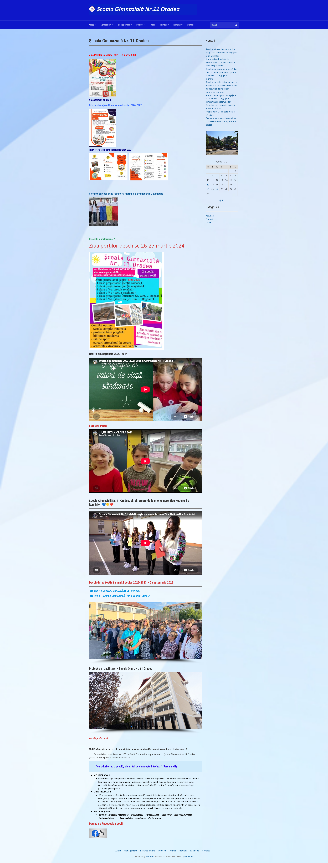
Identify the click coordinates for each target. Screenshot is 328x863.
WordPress (150, 856)
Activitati (210, 215)
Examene (177, 25)
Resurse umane (123, 25)
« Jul (221, 200)
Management (106, 25)
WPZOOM (188, 856)
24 (208, 189)
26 (217, 189)
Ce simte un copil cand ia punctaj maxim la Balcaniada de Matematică (126, 193)
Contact (190, 25)
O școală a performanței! (102, 239)
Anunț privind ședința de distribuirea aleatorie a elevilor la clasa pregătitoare (221, 62)
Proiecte (139, 25)
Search (236, 24)
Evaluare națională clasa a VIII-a (221, 118)
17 (208, 184)
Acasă (91, 25)
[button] (197, 606)
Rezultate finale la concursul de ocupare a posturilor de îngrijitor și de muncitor (221, 52)
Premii (152, 25)
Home (208, 222)
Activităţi (163, 25)
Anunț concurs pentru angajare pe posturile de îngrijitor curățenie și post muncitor (221, 98)
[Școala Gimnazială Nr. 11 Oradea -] (143, 9)
